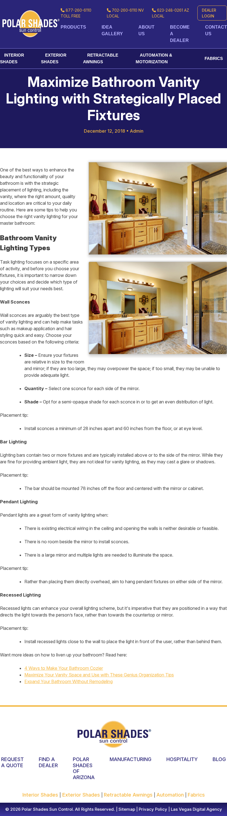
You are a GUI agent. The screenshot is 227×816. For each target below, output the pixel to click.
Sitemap (126, 809)
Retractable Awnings (100, 58)
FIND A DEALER (48, 762)
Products (73, 27)
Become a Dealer (180, 34)
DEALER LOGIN (209, 13)
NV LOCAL (125, 13)
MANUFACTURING (130, 759)
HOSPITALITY (182, 759)
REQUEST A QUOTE (12, 762)
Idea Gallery (112, 30)
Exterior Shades (53, 58)
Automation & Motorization (154, 58)
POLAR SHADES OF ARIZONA (84, 768)
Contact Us (216, 30)
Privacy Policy (152, 809)
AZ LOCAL (170, 13)
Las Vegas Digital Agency (196, 809)
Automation (170, 795)
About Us (146, 30)
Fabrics (214, 58)
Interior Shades (12, 58)
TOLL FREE (76, 13)
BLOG (219, 759)
